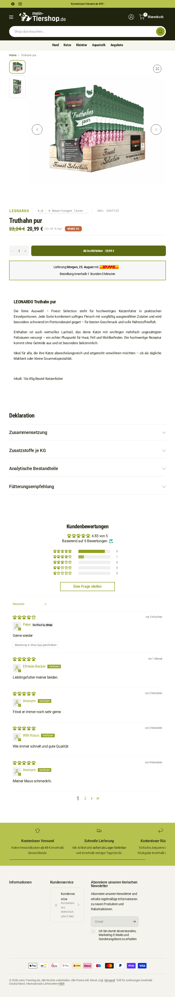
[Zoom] (157, 69)
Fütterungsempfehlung (31, 486)
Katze (67, 45)
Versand (109, 980)
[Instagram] (20, 4)
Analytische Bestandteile (33, 468)
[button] (62, 551)
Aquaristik (99, 45)
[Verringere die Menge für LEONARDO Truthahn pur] (12, 251)
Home (12, 55)
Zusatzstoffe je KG (27, 450)
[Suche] (160, 31)
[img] (24, 617)
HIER (61, 983)
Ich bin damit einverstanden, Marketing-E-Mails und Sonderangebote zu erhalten (118, 935)
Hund (55, 45)
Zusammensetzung (28, 432)
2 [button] (85, 798)
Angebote (117, 45)
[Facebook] (12, 4)
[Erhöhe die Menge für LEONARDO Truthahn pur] (25, 251)
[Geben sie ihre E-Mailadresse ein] (134, 921)
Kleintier (81, 45)
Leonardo (19, 211)
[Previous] (37, 129)
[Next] (156, 129)
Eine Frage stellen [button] (87, 586)
